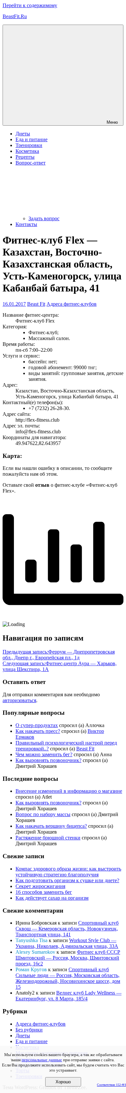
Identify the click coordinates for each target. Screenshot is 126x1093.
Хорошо (63, 1081)
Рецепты (25, 157)
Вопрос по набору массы (43, 814)
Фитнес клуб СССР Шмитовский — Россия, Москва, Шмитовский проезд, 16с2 (68, 957)
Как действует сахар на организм (52, 898)
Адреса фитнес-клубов (72, 304)
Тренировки (29, 145)
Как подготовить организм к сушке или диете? (67, 880)
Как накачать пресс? (38, 731)
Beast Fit (36, 304)
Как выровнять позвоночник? (48, 760)
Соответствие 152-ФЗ (111, 1085)
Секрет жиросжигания (40, 886)
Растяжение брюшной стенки (48, 837)
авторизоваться (19, 700)
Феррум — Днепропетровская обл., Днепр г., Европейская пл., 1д (59, 654)
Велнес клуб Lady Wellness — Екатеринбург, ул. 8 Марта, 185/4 (68, 995)
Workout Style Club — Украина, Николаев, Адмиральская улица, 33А (67, 943)
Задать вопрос (43, 218)
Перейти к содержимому (30, 5)
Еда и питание (31, 139)
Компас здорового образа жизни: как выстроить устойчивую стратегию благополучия (68, 871)
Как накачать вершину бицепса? (51, 826)
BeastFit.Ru (15, 16)
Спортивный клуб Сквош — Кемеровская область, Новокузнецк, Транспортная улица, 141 (67, 928)
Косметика (27, 151)
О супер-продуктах (37, 725)
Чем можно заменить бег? (44, 754)
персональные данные (42, 1059)
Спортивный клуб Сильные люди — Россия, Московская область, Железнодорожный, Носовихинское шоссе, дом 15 (68, 978)
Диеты (23, 133)
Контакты (26, 224)
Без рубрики (29, 1029)
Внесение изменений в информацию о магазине (69, 791)
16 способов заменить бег (44, 892)
